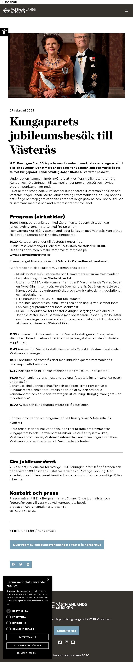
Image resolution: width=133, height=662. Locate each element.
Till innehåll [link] (8, 2)
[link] (4, 32)
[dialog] (27, 617)
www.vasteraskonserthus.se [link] (30, 254)
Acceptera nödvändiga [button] (27, 645)
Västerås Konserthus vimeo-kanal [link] (82, 261)
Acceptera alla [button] (27, 637)
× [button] (48, 579)
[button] (13, 564)
